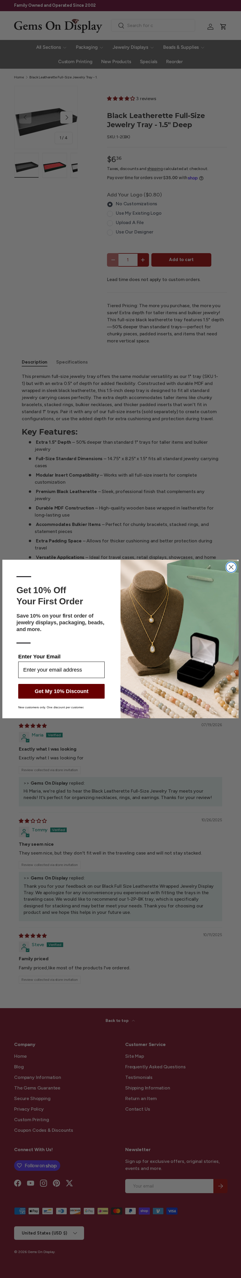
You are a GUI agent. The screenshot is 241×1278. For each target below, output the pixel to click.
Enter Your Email (39, 657)
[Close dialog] (231, 567)
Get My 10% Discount (61, 691)
